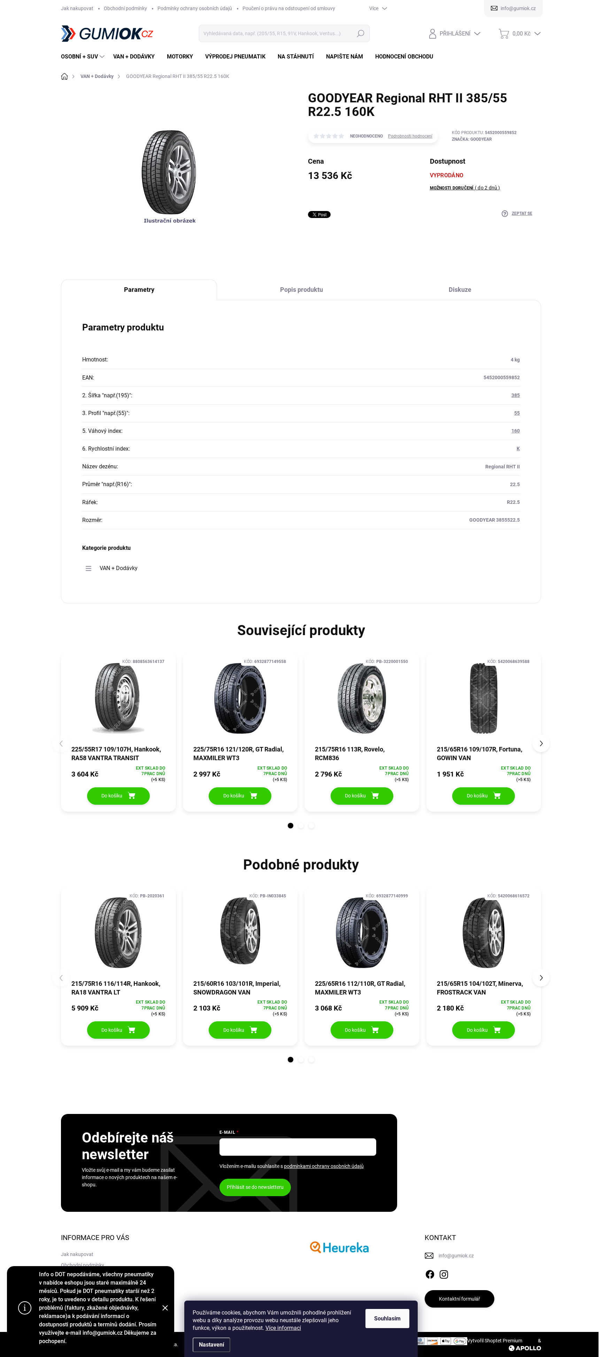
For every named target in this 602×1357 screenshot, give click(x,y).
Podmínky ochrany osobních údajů (194, 8)
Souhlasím (387, 1318)
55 (517, 413)
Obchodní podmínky (125, 8)
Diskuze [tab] (460, 289)
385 (515, 395)
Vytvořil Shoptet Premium (494, 1340)
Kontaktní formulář (459, 1299)
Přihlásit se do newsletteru (255, 1187)
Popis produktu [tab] (301, 289)
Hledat (360, 33)
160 (515, 431)
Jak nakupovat (77, 8)
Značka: (472, 139)
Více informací (283, 1328)
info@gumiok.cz (456, 1255)
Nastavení (211, 1344)
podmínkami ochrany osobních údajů (324, 1166)
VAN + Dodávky (119, 568)
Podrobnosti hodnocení (410, 136)
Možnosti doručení (465, 187)
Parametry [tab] (139, 289)
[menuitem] (83, 56)
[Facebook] (430, 1273)
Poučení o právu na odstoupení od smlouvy (288, 8)
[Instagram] (444, 1273)
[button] (290, 826)
